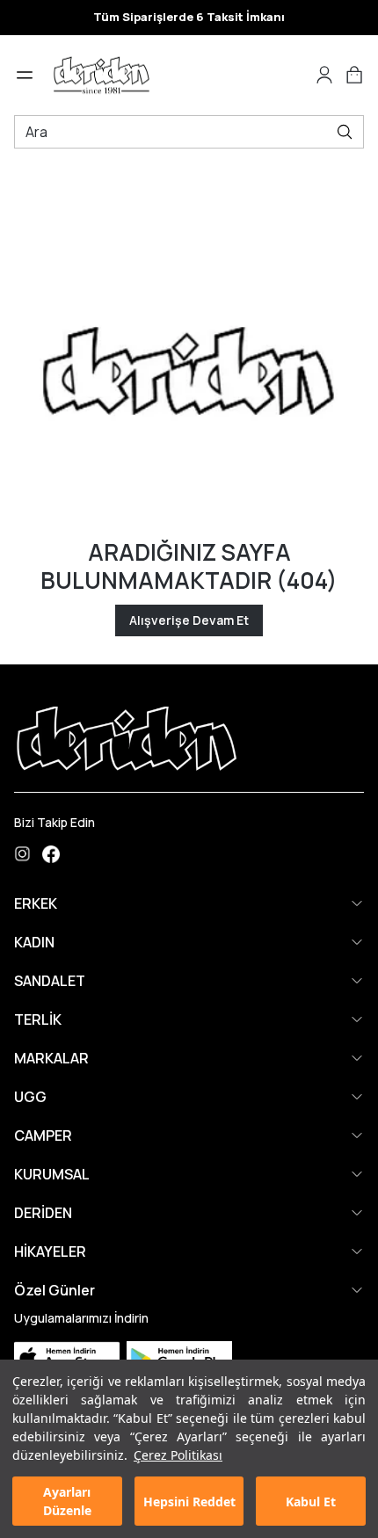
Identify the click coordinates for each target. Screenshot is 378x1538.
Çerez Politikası (178, 1455)
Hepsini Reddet (189, 1501)
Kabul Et (311, 1501)
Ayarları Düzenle (67, 1501)
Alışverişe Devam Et (189, 620)
